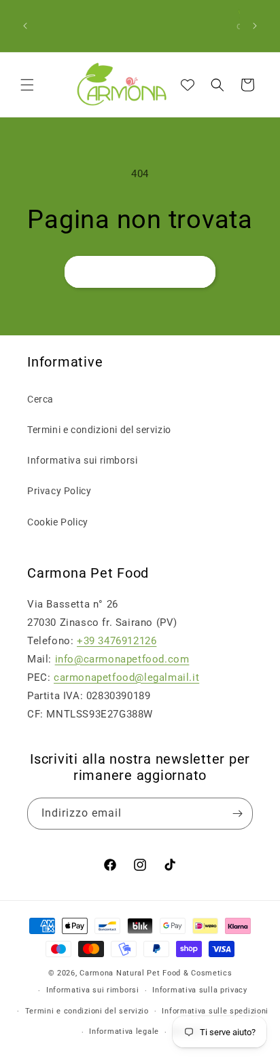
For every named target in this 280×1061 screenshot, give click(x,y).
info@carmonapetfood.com (122, 659)
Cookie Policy (57, 522)
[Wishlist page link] (187, 85)
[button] (27, 85)
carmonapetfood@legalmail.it (126, 677)
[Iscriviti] (237, 814)
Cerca (40, 399)
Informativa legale (124, 1031)
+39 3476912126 (116, 641)
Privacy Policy (59, 490)
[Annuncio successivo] (255, 26)
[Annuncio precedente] (25, 26)
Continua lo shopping (140, 271)
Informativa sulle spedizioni (215, 1011)
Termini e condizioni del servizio (99, 429)
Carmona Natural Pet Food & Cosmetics (156, 973)
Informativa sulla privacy (199, 990)
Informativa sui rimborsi (82, 460)
